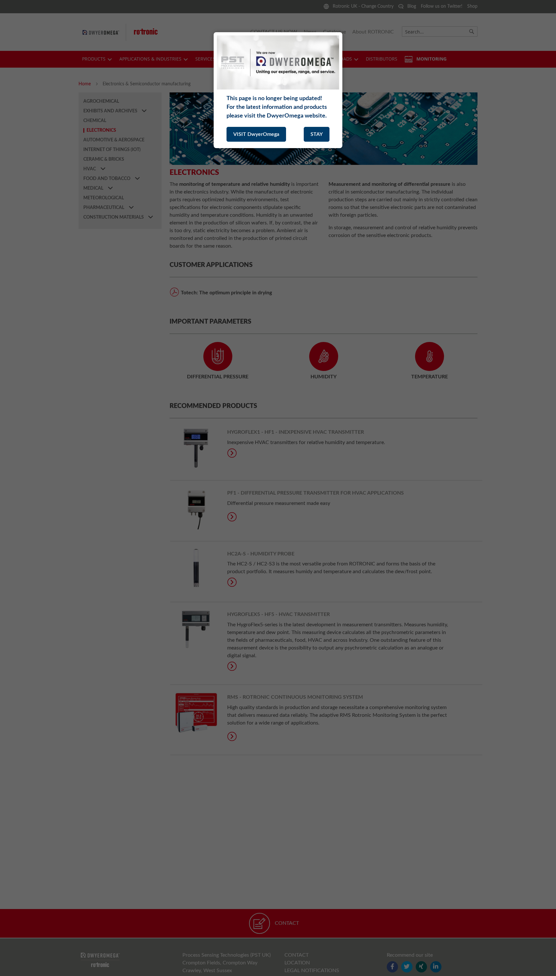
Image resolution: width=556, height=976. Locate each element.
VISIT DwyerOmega (256, 134)
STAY (316, 134)
